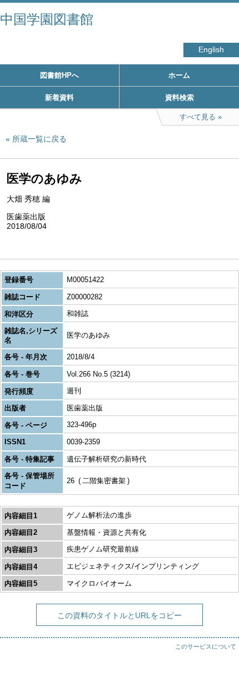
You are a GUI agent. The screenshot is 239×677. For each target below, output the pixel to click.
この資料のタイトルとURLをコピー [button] (119, 615)
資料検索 (179, 97)
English (211, 50)
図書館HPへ (59, 75)
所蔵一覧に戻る (39, 138)
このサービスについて (205, 646)
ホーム (179, 75)
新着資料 (59, 97)
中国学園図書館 (46, 19)
